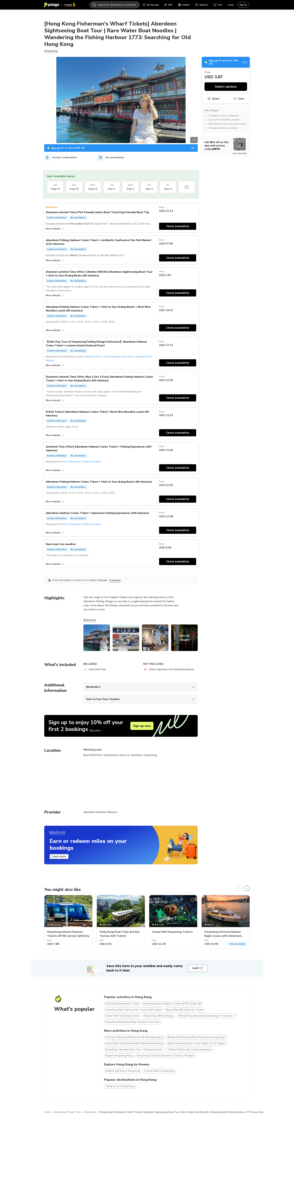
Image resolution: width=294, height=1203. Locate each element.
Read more (89, 620)
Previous (41, 100)
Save (241, 99)
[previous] (239, 888)
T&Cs (193, 148)
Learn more (59, 856)
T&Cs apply (95, 730)
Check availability (177, 226)
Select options (226, 87)
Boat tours (90, 1112)
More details (53, 228)
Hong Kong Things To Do (67, 1112)
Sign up (243, 4)
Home (47, 1112)
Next (200, 100)
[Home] (60, 5)
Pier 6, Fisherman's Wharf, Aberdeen (81, 461)
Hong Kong (51, 51)
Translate (115, 580)
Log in (231, 4)
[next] (247, 888)
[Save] (87, 899)
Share (216, 99)
